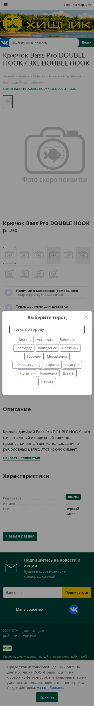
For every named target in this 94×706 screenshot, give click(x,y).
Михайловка (57, 356)
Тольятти (27, 373)
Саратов (53, 365)
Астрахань (45, 339)
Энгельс (47, 381)
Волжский (70, 348)
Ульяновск (48, 373)
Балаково (67, 339)
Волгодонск (47, 348)
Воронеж (34, 356)
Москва (25, 339)
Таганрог (72, 365)
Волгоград (23, 348)
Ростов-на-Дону (27, 365)
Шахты (68, 373)
